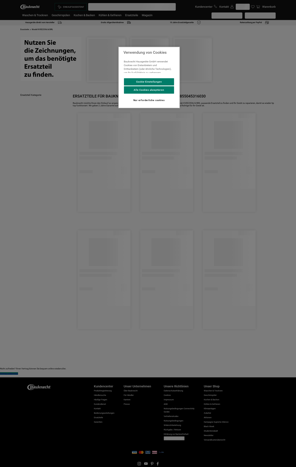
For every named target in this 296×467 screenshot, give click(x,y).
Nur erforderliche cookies (149, 100)
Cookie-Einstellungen (149, 81)
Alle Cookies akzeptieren (149, 89)
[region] (149, 77)
